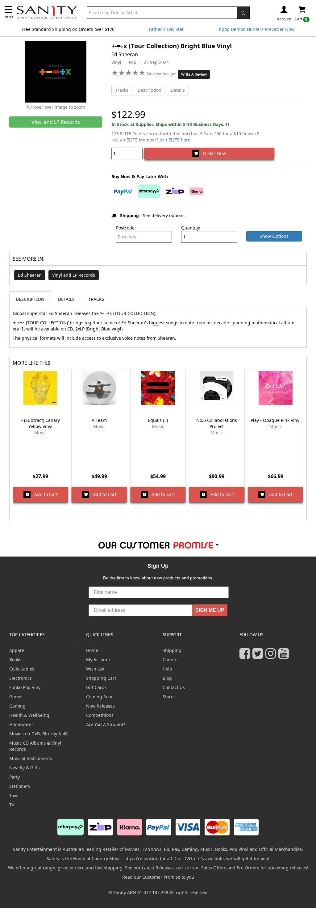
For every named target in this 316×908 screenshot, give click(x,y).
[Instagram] (271, 656)
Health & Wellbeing (29, 715)
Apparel (17, 650)
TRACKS (96, 299)
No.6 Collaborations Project (216, 423)
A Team (99, 420)
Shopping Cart (101, 678)
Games (16, 697)
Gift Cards (96, 687)
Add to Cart (44, 494)
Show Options (274, 236)
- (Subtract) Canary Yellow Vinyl (40, 423)
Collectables (21, 669)
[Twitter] (258, 656)
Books (15, 659)
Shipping (172, 650)
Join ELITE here (175, 140)
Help (167, 669)
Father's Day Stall (167, 29)
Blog (167, 678)
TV (11, 805)
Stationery (19, 786)
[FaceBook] (245, 656)
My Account (98, 659)
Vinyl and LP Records (73, 275)
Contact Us (174, 687)
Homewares (21, 724)
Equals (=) (158, 420)
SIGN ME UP (209, 610)
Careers (171, 659)
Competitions (100, 715)
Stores (169, 697)
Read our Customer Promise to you (158, 877)
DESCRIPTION (30, 299)
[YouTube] (284, 656)
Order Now (212, 153)
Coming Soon (100, 697)
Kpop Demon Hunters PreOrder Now (256, 29)
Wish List (95, 669)
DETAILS (66, 299)
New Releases (100, 706)
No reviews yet (162, 74)
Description (149, 90)
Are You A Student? (105, 724)
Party (14, 777)
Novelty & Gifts (24, 768)
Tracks (121, 90)
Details (178, 90)
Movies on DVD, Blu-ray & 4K (38, 734)
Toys (13, 795)
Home (92, 650)
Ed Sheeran (30, 275)
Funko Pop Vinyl (25, 687)
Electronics (20, 678)
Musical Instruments (30, 758)
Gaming (17, 706)
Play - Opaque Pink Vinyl (276, 420)
